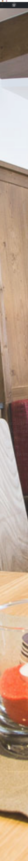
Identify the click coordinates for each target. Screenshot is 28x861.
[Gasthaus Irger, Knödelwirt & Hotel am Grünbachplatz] (14, 4)
